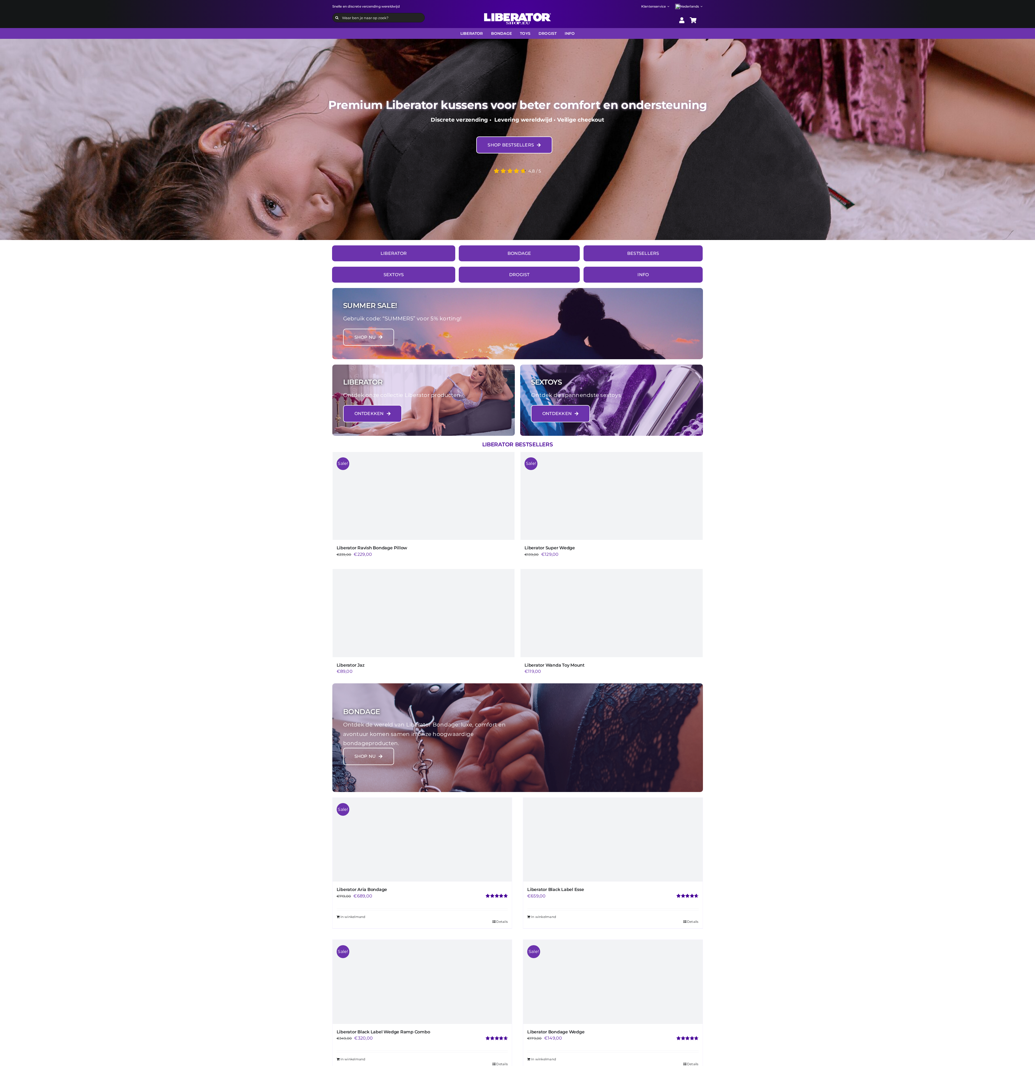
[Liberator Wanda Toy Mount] (611, 613)
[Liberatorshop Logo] (517, 15)
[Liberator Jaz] (424, 613)
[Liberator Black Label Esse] (613, 840)
